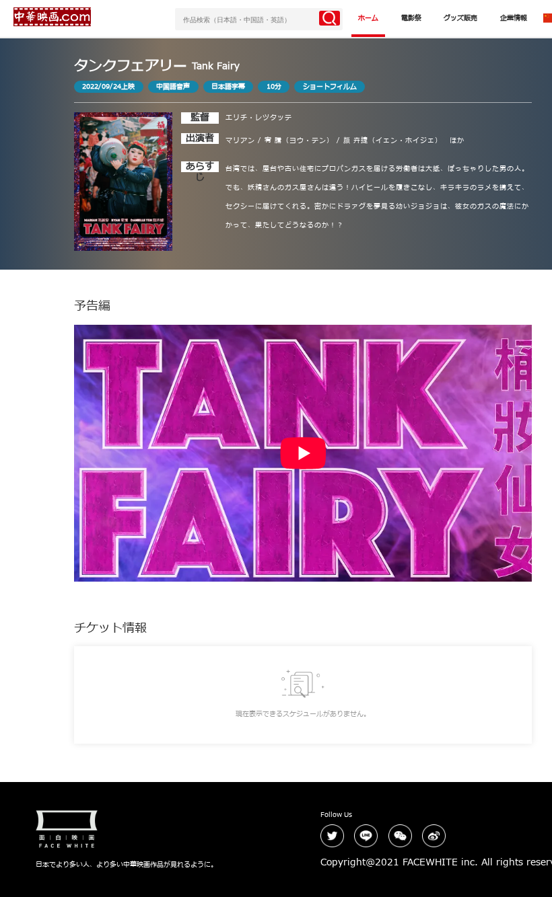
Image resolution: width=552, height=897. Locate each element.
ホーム (368, 18)
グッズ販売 (460, 18)
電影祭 (411, 18)
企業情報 (513, 18)
